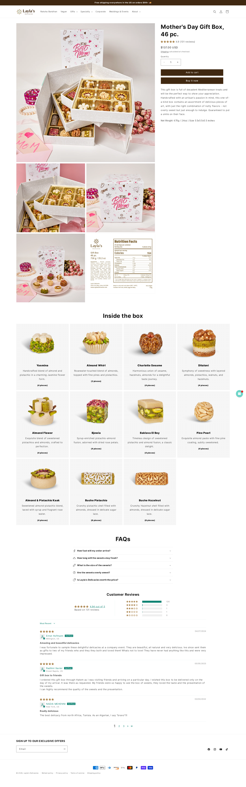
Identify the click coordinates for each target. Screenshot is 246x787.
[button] (74, 12)
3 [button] (124, 726)
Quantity (165, 56)
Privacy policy (62, 773)
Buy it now (192, 80)
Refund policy (47, 773)
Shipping (165, 51)
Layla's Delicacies (31, 773)
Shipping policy (94, 773)
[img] (47, 631)
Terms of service (77, 773)
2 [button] (119, 726)
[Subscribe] (64, 749)
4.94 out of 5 (97, 606)
